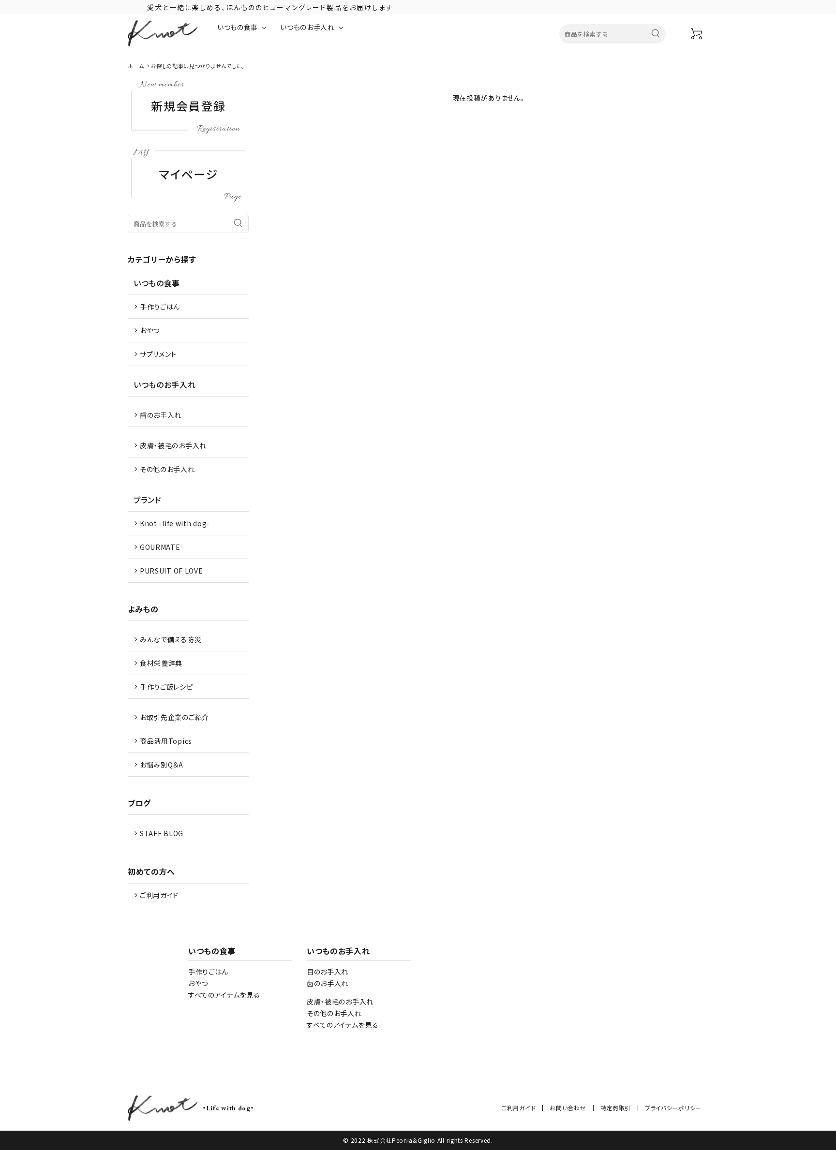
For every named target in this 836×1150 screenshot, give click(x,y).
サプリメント (158, 354)
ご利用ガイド (159, 895)
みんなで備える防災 (170, 639)
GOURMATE (160, 547)
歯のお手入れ (160, 415)
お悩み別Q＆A (161, 764)
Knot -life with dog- (175, 523)
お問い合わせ (568, 1108)
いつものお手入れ (307, 27)
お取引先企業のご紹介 (174, 717)
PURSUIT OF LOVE (171, 570)
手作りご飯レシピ (166, 687)
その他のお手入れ (167, 469)
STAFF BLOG (161, 833)
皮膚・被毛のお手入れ (173, 445)
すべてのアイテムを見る (224, 995)
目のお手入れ (327, 971)
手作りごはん (160, 306)
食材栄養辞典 (161, 663)
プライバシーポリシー (673, 1108)
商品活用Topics (166, 741)
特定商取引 (615, 1108)
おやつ (150, 330)
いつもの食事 (237, 27)
